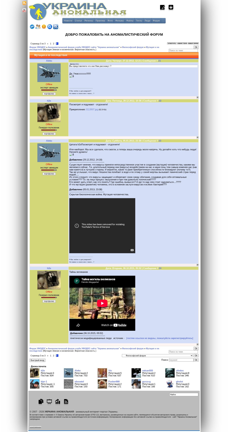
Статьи (78, 20)
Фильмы (119, 20)
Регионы (89, 20)
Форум (156, 20)
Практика (100, 20)
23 (160, 141)
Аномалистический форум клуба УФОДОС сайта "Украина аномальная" (84, 47)
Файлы (129, 20)
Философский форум (133, 47)
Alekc (49, 61)
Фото (110, 20)
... (163, 20)
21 (159, 61)
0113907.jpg (92, 109)
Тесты (139, 20)
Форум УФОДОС (37, 47)
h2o (49, 101)
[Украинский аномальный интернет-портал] (90, 12)
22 (160, 101)
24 (160, 268)
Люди (147, 20)
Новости (68, 20)
